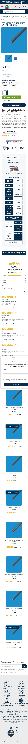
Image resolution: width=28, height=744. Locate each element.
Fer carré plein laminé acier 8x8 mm (14, 541)
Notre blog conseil (15, 713)
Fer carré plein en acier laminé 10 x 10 (14, 609)
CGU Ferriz (24, 713)
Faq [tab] (8, 160)
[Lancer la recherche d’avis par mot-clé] (24, 292)
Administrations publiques (8, 719)
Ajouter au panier (11, 97)
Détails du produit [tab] (12, 157)
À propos (4, 710)
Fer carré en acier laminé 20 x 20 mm (14, 474)
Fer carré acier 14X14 (14, 441)
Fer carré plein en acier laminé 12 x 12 (14, 575)
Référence (9, 174)
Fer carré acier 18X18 (14, 507)
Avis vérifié (6, 299)
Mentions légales (7, 721)
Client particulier (7, 718)
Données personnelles (20, 716)
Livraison (2, 711)
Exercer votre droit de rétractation (18, 721)
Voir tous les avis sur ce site (14, 272)
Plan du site (15, 714)
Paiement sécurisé (11, 711)
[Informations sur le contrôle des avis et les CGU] (21, 269)
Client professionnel (18, 718)
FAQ (10, 714)
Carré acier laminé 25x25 (14, 642)
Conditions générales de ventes (17, 710)
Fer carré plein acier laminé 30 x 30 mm (14, 408)
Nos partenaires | (22, 719)
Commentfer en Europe (7, 716)
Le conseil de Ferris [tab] (13, 163)
